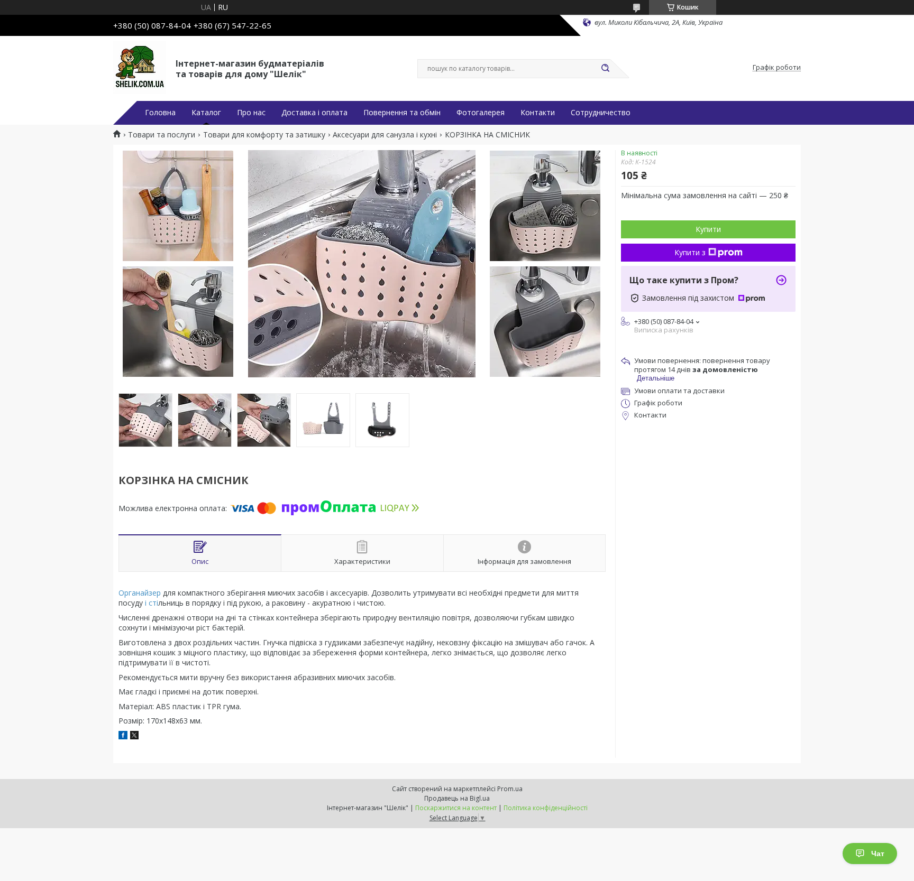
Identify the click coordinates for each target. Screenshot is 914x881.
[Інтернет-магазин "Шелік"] (139, 67)
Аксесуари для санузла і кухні (385, 135)
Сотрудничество (600, 112)
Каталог (206, 112)
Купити (708, 229)
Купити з (690, 252)
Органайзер (139, 593)
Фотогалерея (480, 112)
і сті (150, 603)
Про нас (251, 112)
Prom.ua (510, 788)
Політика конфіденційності (546, 807)
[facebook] (122, 736)
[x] (134, 736)
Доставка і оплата (314, 112)
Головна (160, 112)
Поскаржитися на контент (456, 807)
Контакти (537, 112)
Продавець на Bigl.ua (457, 798)
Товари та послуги (161, 135)
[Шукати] (605, 68)
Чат (877, 853)
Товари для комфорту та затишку (264, 135)
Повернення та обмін (402, 112)
